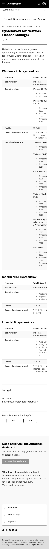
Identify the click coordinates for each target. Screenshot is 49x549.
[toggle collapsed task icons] (33, 3)
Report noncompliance (27, 542)
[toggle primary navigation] (4, 4)
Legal (8, 544)
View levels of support (13, 485)
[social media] (9, 529)
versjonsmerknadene (19, 59)
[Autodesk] (14, 4)
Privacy (5, 540)
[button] (23, 10)
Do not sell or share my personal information (26, 540)
